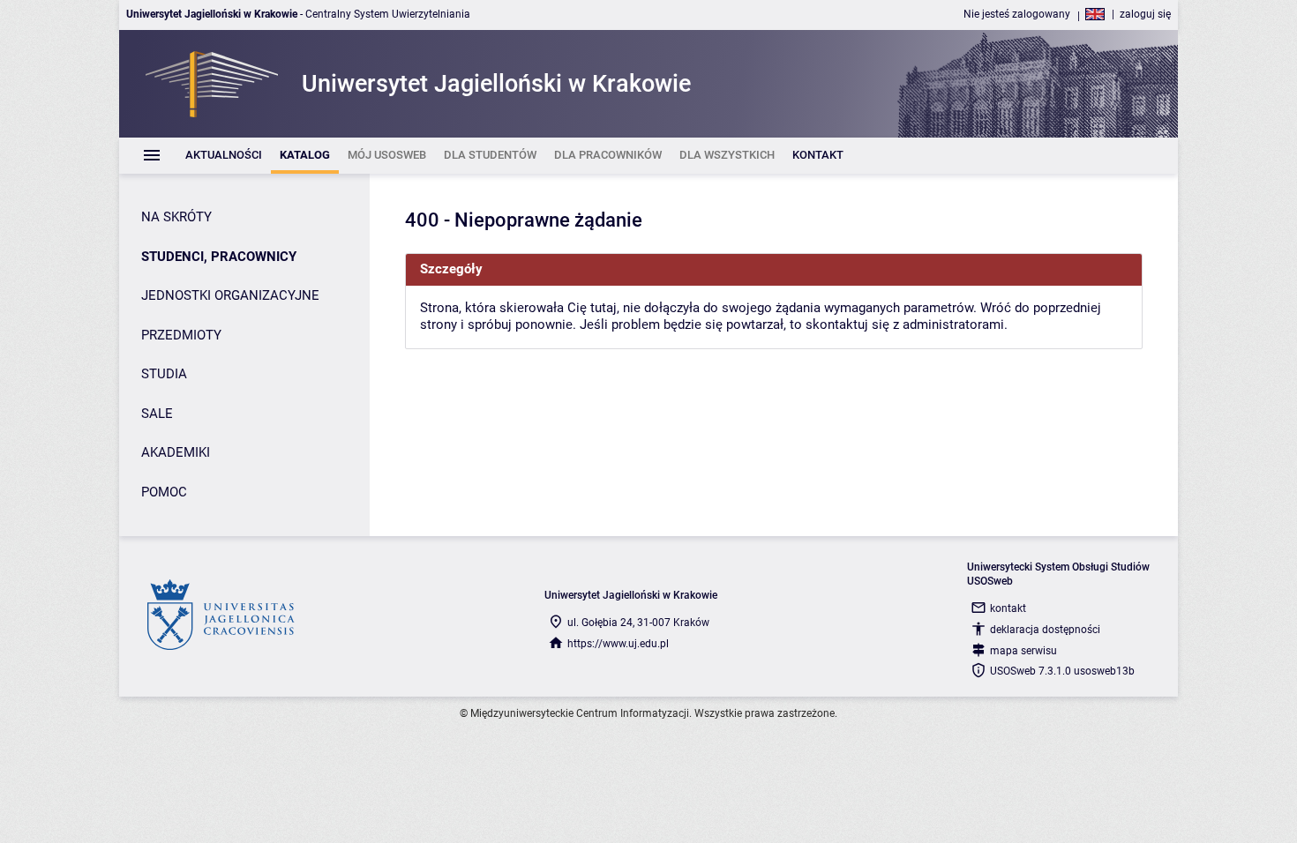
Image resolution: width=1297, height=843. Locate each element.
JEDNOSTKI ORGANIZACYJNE (230, 295)
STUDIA (164, 374)
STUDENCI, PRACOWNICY (218, 257)
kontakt (1008, 608)
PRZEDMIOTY (181, 335)
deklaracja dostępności (1045, 629)
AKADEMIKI (175, 452)
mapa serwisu (1023, 651)
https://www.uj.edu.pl (618, 644)
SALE (157, 414)
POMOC (164, 492)
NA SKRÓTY (176, 217)
